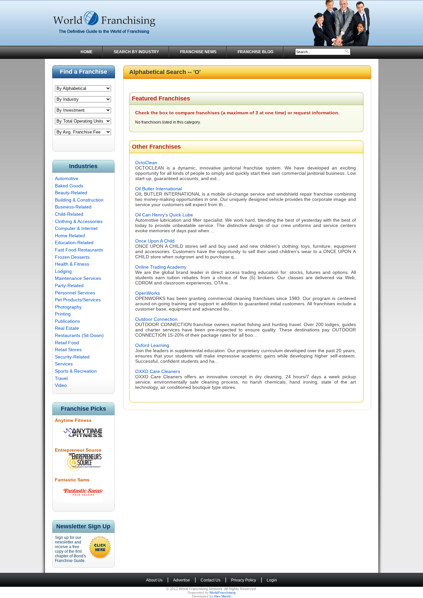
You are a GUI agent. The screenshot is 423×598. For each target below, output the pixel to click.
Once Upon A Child (154, 240)
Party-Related (69, 285)
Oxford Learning (152, 345)
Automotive (66, 178)
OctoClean (146, 162)
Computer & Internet (76, 228)
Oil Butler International (158, 188)
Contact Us (210, 580)
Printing (63, 314)
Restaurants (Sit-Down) (79, 335)
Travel (61, 378)
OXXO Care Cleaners (157, 371)
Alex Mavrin (222, 596)
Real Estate (67, 328)
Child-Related (69, 214)
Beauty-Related (71, 192)
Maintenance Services (78, 278)
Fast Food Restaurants (79, 249)
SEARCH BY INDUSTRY (136, 52)
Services (64, 363)
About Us (154, 580)
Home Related (70, 235)
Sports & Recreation (76, 371)
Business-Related (73, 206)
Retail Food (67, 342)
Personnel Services (75, 292)
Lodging (63, 271)
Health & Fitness (72, 264)
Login (272, 580)
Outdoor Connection (156, 319)
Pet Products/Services (78, 299)
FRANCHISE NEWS (198, 52)
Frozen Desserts (72, 257)
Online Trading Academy (160, 267)
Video (61, 385)
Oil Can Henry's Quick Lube (164, 214)
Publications (67, 321)
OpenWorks (147, 293)
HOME (87, 52)
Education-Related (74, 242)
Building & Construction (79, 200)
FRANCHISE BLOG (255, 52)
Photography (68, 307)
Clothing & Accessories (78, 221)
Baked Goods (69, 185)
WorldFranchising (223, 592)
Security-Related (72, 356)
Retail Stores (68, 349)
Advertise (181, 580)
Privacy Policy (243, 580)
